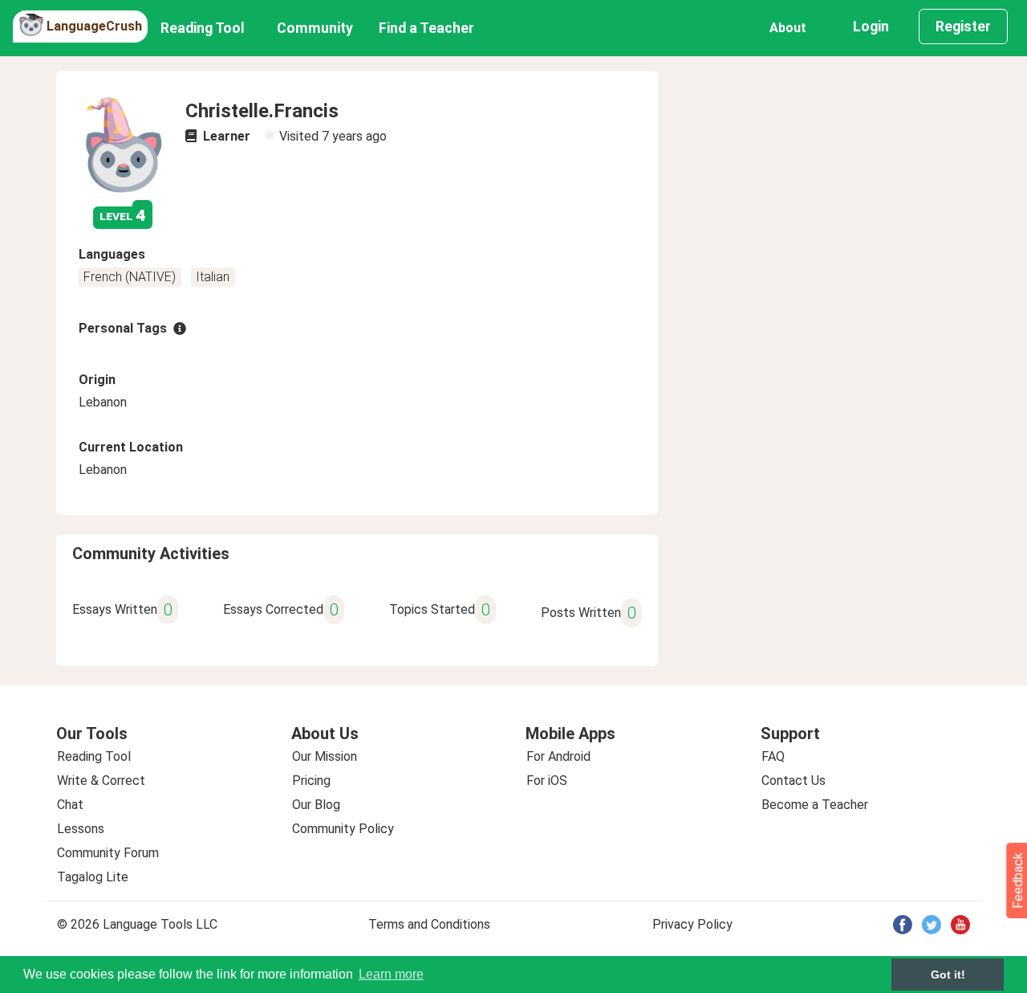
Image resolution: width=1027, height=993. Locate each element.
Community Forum (108, 852)
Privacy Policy (692, 924)
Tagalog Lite (92, 877)
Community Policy (343, 828)
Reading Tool (202, 28)
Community (315, 28)
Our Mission (324, 756)
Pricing (311, 780)
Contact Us (793, 780)
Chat (70, 804)
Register (963, 26)
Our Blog (316, 804)
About (787, 27)
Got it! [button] (948, 974)
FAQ (773, 756)
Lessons (80, 828)
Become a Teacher (814, 804)
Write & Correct (101, 780)
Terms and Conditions (429, 924)
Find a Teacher (426, 28)
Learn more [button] (391, 974)
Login (871, 26)
